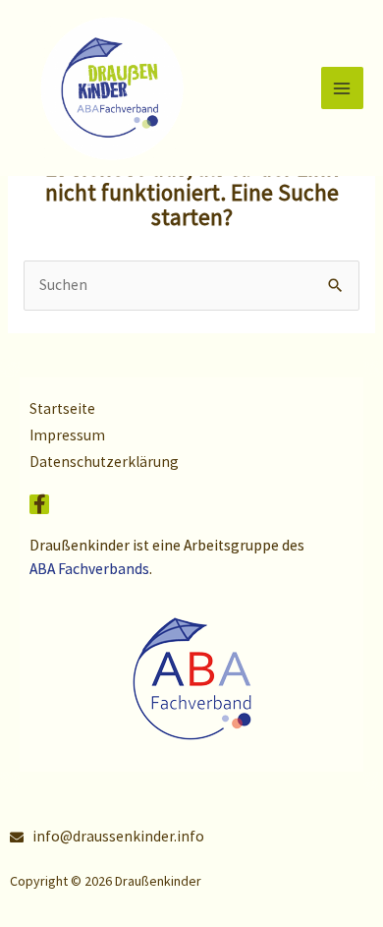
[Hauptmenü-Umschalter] (342, 88)
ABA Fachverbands (89, 568)
